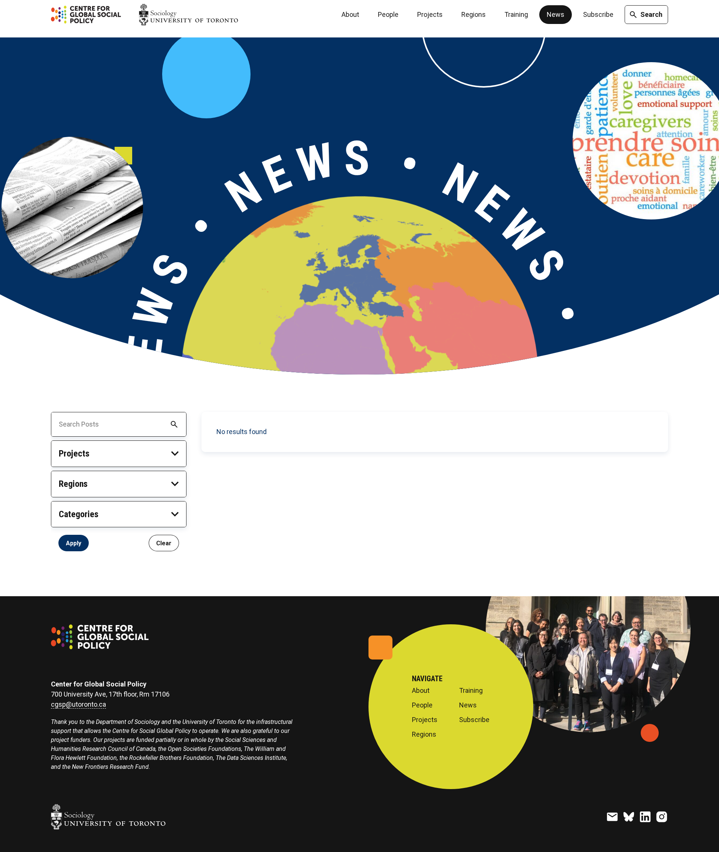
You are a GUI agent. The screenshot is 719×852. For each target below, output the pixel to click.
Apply (73, 543)
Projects (430, 14)
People (388, 14)
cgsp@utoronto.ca (78, 704)
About (350, 14)
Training (516, 14)
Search (651, 14)
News (555, 14)
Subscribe (598, 14)
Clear (164, 543)
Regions (473, 14)
